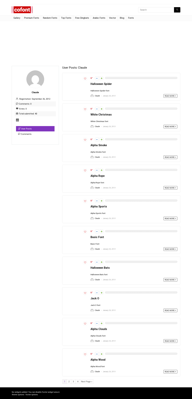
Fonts (131, 18)
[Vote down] (97, 78)
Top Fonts (66, 18)
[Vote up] (101, 78)
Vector (112, 18)
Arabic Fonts (99, 18)
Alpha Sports (99, 206)
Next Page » (86, 381)
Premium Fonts (31, 18)
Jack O (95, 298)
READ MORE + (170, 96)
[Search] (177, 10)
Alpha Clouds (99, 329)
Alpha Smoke (99, 145)
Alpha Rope (98, 176)
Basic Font (97, 237)
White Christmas (101, 114)
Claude (97, 96)
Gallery (16, 18)
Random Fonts (50, 18)
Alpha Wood (98, 359)
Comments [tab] (26, 134)
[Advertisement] (96, 42)
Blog (122, 18)
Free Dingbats (82, 18)
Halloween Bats (100, 267)
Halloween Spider (101, 84)
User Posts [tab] (26, 128)
